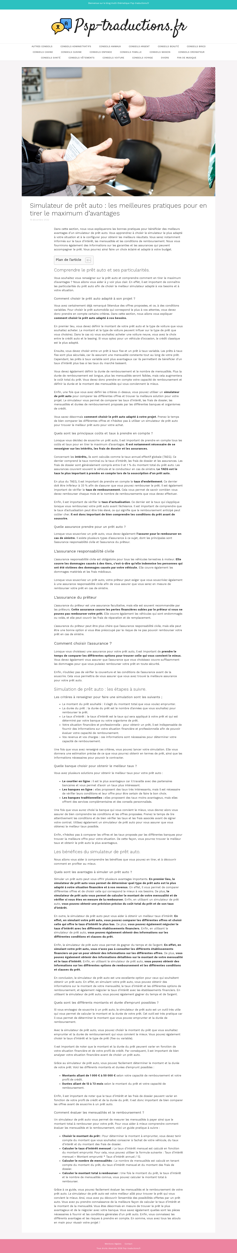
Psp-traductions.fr (130, 26)
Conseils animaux (110, 46)
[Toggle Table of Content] (86, 260)
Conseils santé (50, 57)
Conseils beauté (168, 46)
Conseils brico (196, 46)
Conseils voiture (113, 57)
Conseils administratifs (75, 46)
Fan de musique (186, 57)
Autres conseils (42, 46)
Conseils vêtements (81, 57)
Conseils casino (43, 52)
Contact (128, 1244)
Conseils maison (160, 52)
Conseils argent (139, 46)
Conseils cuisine (71, 52)
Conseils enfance (101, 52)
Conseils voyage (142, 57)
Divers (165, 57)
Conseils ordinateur (191, 52)
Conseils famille (131, 52)
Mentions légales (113, 1244)
